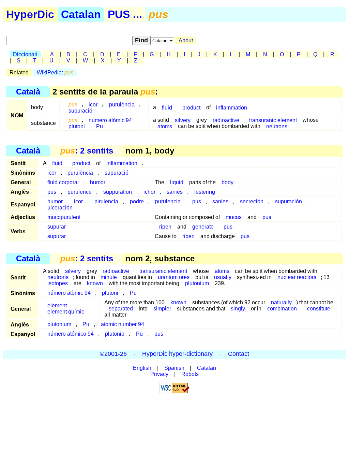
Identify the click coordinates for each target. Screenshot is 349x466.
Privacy (159, 374)
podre (137, 201)
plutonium (197, 283)
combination (282, 308)
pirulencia (106, 201)
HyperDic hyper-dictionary (177, 354)
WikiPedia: (55, 72)
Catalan (81, 14)
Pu (99, 126)
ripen (165, 227)
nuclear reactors (296, 277)
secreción (251, 201)
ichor (149, 192)
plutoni (77, 126)
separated (121, 308)
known (95, 283)
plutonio (114, 334)
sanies (175, 192)
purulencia (168, 201)
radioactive (226, 120)
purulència (122, 104)
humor (97, 182)
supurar (56, 227)
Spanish (174, 368)
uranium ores (173, 277)
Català (28, 91)
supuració (80, 110)
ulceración (60, 207)
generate (203, 227)
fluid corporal (63, 182)
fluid (167, 107)
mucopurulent (63, 217)
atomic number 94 (122, 324)
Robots (190, 374)
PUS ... (125, 14)
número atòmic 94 (110, 120)
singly (238, 308)
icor (51, 173)
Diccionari (25, 54)
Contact (238, 354)
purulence (79, 192)
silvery (183, 120)
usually (222, 277)
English (142, 368)
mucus (234, 217)
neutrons (276, 126)
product (191, 107)
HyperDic (30, 14)
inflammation (231, 107)
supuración (288, 201)
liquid (176, 182)
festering (204, 192)
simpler (162, 308)
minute (109, 277)
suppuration (117, 192)
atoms (164, 126)
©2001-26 (113, 354)
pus (51, 192)
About (186, 40)
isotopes (57, 283)
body (227, 182)
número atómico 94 (70, 334)
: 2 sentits (86, 150)
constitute (318, 308)
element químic (65, 312)
